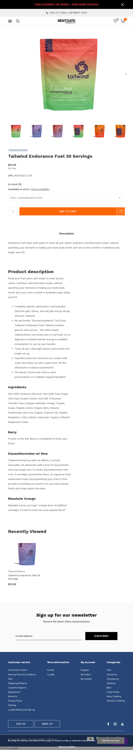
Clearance (112, 674)
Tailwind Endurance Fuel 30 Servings (24, 577)
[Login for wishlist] (121, 211)
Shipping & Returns (17, 683)
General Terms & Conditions (22, 674)
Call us (20, 723)
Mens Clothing (114, 696)
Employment (14, 692)
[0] (123, 21)
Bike (109, 687)
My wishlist (86, 679)
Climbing (111, 683)
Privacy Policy (15, 700)
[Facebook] (108, 724)
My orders (86, 674)
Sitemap (12, 705)
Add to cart (68, 211)
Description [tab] (66, 233)
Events (50, 670)
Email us (47, 723)
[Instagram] (115, 724)
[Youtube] (122, 724)
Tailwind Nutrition (18, 149)
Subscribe (101, 636)
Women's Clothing (116, 700)
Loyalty (50, 674)
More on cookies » (67, 746)
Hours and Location (18, 670)
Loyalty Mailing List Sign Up (21, 709)
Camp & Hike (113, 692)
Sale (109, 670)
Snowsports (113, 679)
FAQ (10, 679)
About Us (12, 696)
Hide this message (111, 740)
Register (85, 670)
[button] (10, 21)
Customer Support (17, 687)
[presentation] (125, 73)
